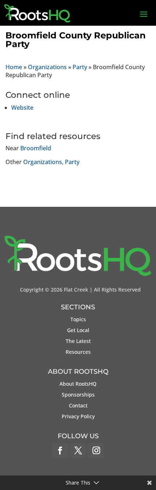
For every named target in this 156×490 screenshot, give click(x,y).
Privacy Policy (78, 417)
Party (80, 67)
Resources (78, 352)
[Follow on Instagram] (96, 450)
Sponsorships (78, 395)
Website (22, 108)
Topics (78, 320)
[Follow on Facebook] (59, 450)
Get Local (78, 331)
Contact (78, 406)
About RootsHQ (78, 384)
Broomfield (35, 148)
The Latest (78, 341)
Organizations (47, 67)
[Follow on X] (78, 450)
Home (13, 67)
